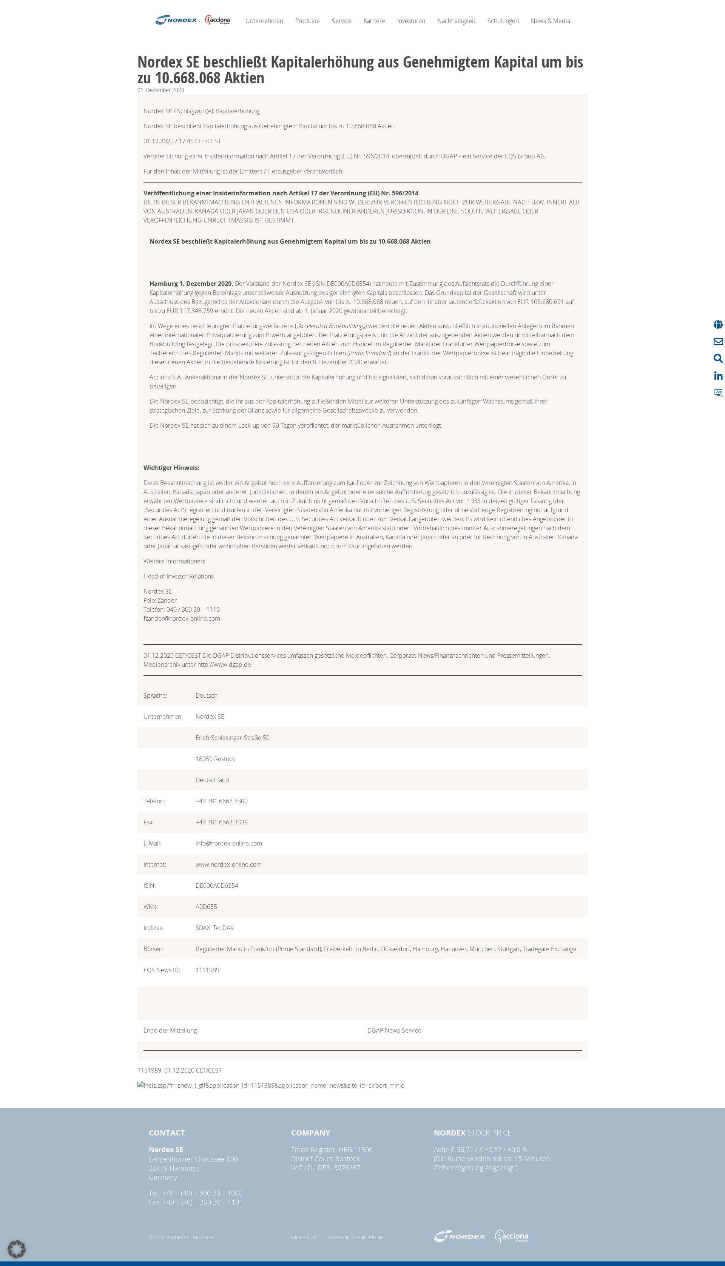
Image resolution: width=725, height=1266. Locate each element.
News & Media (550, 21)
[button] (16, 1249)
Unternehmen (264, 21)
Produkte (307, 21)
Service (342, 21)
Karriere (374, 21)
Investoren (411, 21)
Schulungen (503, 21)
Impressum (303, 1237)
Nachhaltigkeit (456, 21)
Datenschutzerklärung (355, 1237)
